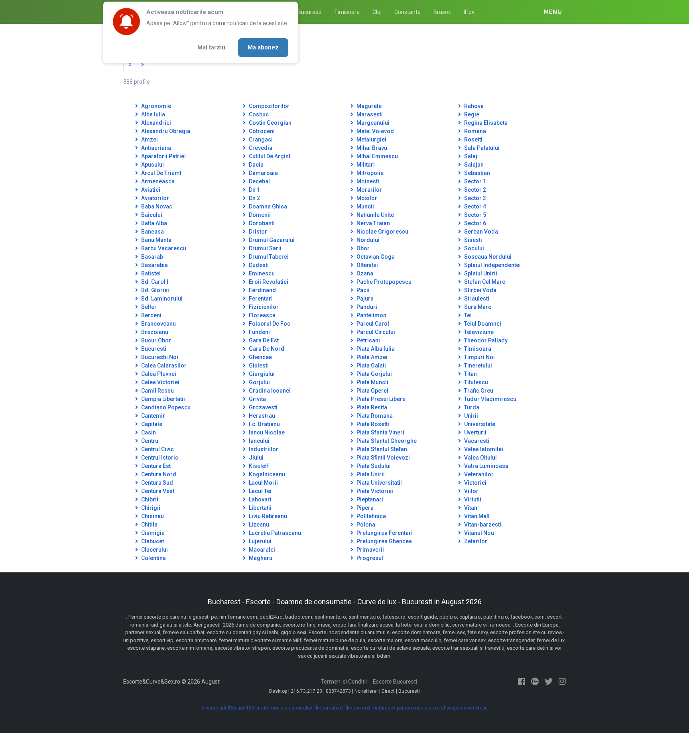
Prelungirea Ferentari (384, 533)
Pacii (362, 290)
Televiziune (478, 332)
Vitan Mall (476, 516)
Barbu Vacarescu (163, 248)
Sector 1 (474, 181)
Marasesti (369, 114)
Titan (470, 374)
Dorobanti (261, 223)
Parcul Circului (375, 332)
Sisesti (472, 240)
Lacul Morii (263, 482)
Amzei (149, 139)
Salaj (470, 156)
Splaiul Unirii (480, 273)
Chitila (148, 524)
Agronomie (155, 106)
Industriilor (263, 449)
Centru (149, 441)
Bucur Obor (155, 340)
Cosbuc (258, 114)
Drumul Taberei (268, 257)
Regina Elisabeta (485, 123)
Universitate (479, 424)
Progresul (369, 558)
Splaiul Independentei (492, 265)
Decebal (259, 181)
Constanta (407, 12)
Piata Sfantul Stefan (381, 449)
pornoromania (412, 708)
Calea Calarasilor (163, 365)
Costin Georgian (269, 123)
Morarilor (368, 190)
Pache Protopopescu (383, 282)
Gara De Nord (266, 349)
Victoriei (474, 482)
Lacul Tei (260, 491)
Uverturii (474, 432)
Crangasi (260, 139)
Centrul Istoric (159, 457)
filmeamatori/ (328, 708)
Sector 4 (474, 206)
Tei (467, 315)
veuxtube (478, 708)
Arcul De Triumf (161, 173)
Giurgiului (261, 374)
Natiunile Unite (374, 215)
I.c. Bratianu (264, 424)
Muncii (364, 206)
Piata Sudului (373, 466)
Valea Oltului (480, 457)
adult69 (245, 708)
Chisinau (152, 516)
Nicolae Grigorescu (381, 231)
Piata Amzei (371, 357)
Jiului (256, 457)
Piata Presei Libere (380, 399)
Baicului (151, 215)
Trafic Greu (478, 390)
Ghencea (260, 357)
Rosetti (472, 139)
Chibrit (149, 499)
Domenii (259, 215)
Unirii (470, 416)
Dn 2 (254, 198)
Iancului (259, 441)
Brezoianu (154, 332)
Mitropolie (369, 173)
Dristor (257, 231)
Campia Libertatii (162, 399)
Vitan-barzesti (482, 524)
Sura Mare (477, 307)
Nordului (367, 240)
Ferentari (260, 298)
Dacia (256, 164)
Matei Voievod (374, 131)
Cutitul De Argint (269, 156)
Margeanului (372, 123)
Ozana (364, 273)
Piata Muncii (371, 382)
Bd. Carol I (154, 282)
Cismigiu (152, 533)
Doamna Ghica (267, 206)
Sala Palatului (481, 148)
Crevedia (260, 148)
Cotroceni (261, 131)
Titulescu (475, 382)
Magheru (260, 558)
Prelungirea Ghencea (383, 541)
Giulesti (258, 365)
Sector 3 (474, 198)
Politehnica (370, 516)
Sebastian (476, 173)
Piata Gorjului (373, 374)
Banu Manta (155, 240)
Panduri (366, 307)
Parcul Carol (372, 323)
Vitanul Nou (478, 533)
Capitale (151, 424)
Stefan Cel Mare (484, 282)
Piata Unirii (370, 474)
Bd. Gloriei (154, 290)
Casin (148, 432)
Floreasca (262, 315)
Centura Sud (156, 482)
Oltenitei (366, 265)
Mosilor (366, 198)
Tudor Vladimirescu (489, 399)
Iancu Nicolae (266, 432)
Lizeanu (258, 524)
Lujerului (260, 541)
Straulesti (476, 298)
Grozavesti (263, 407)
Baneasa (152, 231)
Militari (365, 164)
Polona (365, 524)
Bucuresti (309, 12)
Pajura (364, 298)
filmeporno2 (357, 708)
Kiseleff (258, 466)
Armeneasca (157, 181)
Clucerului (154, 549)
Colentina (153, 558)
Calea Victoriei (159, 382)
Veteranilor (478, 474)
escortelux (300, 708)
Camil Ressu (157, 390)
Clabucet (152, 541)
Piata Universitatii (378, 482)
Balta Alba (153, 223)
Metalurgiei (370, 139)
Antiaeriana (155, 148)
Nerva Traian (372, 223)
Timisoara (347, 12)
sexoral (437, 708)
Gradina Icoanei (269, 390)
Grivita (257, 399)
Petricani (367, 340)
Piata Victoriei (374, 491)
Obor (362, 248)
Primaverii (369, 549)
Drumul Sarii (265, 248)
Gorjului (259, 382)
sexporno (456, 708)
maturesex (384, 708)
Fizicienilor (263, 307)
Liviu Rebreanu (267, 516)
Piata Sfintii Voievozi (382, 457)
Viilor (470, 491)
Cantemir (152, 416)
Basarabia (154, 265)
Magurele (368, 106)
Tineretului (477, 365)
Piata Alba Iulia (375, 349)
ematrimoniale (271, 708)
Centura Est (155, 466)
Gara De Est (263, 340)
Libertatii (260, 508)
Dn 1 (254, 190)
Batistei (150, 273)
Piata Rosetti (372, 424)
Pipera (364, 508)
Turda (471, 407)
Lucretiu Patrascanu (274, 533)
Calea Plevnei (158, 374)
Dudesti (258, 265)
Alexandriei (155, 123)
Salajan (473, 164)
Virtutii (472, 499)
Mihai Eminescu (376, 156)
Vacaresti (476, 441)
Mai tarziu (211, 47)
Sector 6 (474, 223)
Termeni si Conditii (344, 681)
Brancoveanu (158, 323)
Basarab (151, 257)
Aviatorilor (154, 198)
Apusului (152, 164)
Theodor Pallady (485, 340)
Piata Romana (374, 416)
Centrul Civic (157, 449)
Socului (473, 248)
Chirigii (150, 508)
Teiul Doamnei (482, 323)
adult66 (227, 708)
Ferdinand (262, 290)
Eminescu (261, 273)
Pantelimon (370, 315)
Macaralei (261, 549)
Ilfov (469, 12)
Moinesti (367, 181)
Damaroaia (263, 173)
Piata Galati (370, 365)
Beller (148, 307)
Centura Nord (158, 474)
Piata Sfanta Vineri (379, 432)
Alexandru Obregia (165, 131)
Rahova (473, 106)
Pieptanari (369, 499)
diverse (210, 708)
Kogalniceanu (266, 474)
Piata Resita (371, 407)
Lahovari (260, 499)
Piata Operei (371, 390)
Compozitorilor (268, 106)
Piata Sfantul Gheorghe (386, 441)
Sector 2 (474, 190)
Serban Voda (480, 231)
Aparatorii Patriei (163, 156)
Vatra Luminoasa (485, 466)
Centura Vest (157, 491)
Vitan (470, 508)
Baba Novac (156, 206)
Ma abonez (263, 47)
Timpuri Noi (479, 357)
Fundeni (259, 332)
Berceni (150, 315)
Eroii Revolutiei (268, 282)
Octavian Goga (375, 257)
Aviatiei (150, 190)
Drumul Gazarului (271, 240)
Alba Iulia (152, 114)
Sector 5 (474, 215)
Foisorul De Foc (269, 323)
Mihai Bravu (371, 148)
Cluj (377, 12)
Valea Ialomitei (483, 449)
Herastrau (261, 416)
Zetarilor (475, 541)
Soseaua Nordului (487, 257)
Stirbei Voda (479, 290)
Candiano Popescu (165, 407)
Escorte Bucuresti (395, 681)
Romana (474, 131)
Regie (471, 114)
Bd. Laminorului (161, 298)
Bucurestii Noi (159, 357)
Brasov (442, 12)
